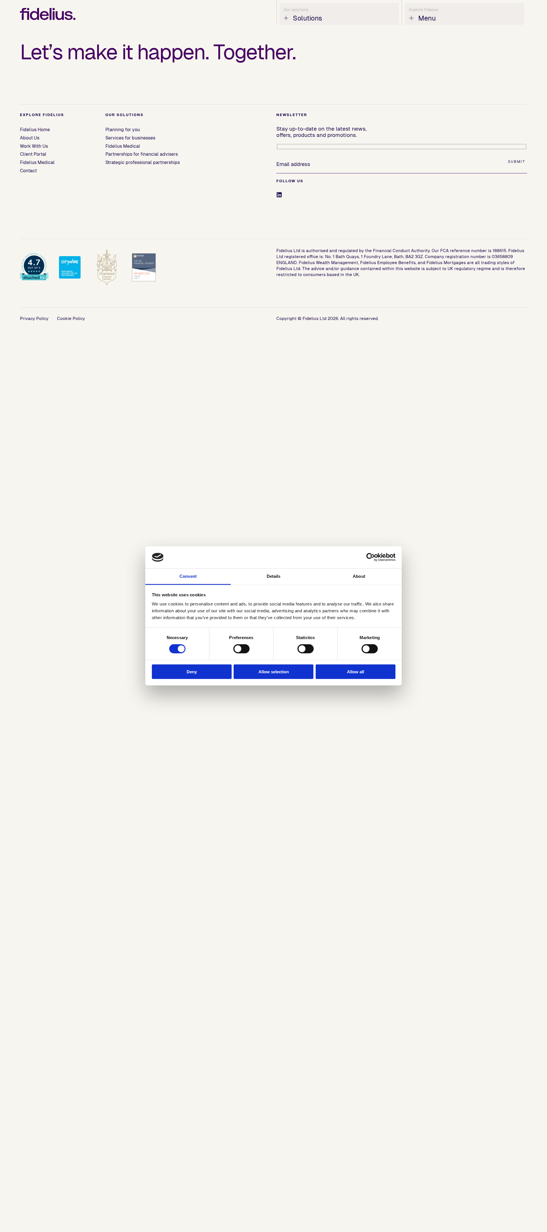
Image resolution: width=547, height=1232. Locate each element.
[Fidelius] (47, 14)
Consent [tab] (188, 576)
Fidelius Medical (37, 162)
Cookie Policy (71, 318)
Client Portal (33, 154)
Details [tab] (274, 576)
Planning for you (122, 129)
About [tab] (359, 576)
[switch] (241, 648)
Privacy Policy (34, 318)
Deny (192, 671)
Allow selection (273, 671)
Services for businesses (130, 138)
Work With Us (34, 146)
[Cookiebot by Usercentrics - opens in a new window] (370, 557)
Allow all (355, 671)
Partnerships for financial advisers (141, 154)
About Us (29, 138)
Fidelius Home (35, 129)
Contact (28, 170)
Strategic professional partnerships (142, 162)
